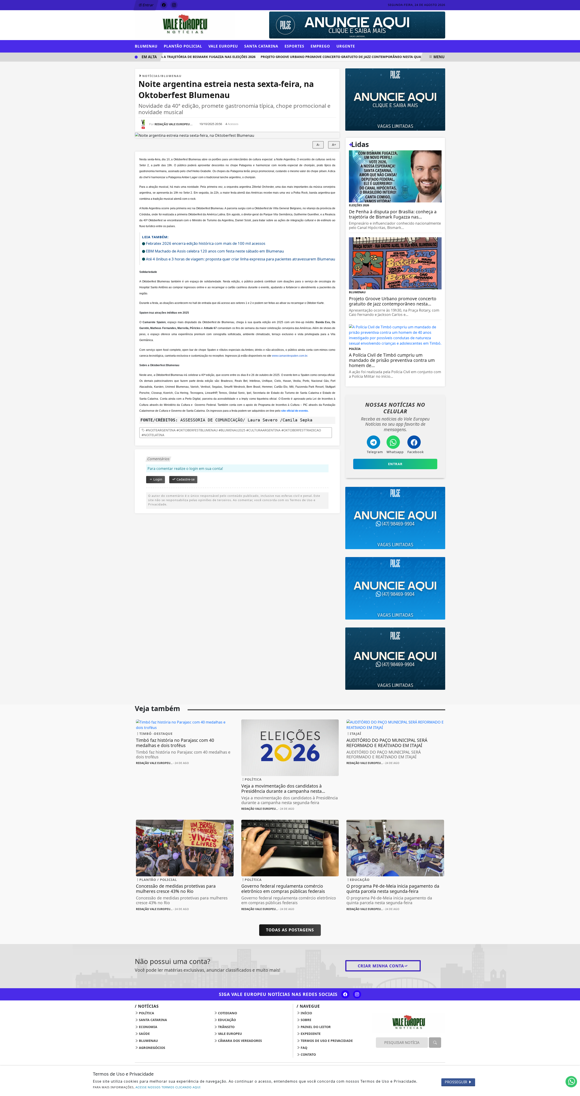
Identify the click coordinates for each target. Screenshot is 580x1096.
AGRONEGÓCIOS (151, 1048)
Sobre (305, 1020)
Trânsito (225, 1027)
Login (157, 479)
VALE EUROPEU (223, 46)
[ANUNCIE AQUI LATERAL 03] (395, 517)
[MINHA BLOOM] (430, 14)
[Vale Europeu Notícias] (185, 24)
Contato (308, 1054)
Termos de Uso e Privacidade (326, 1040)
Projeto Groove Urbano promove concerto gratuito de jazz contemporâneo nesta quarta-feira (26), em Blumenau (349, 57)
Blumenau (148, 1040)
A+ (334, 144)
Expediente (310, 1033)
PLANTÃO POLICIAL (183, 46)
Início (306, 1013)
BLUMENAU (146, 46)
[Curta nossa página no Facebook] (345, 994)
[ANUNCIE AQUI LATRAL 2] (395, 587)
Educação (226, 1020)
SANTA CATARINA (261, 46)
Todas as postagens (290, 930)
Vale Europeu (229, 1033)
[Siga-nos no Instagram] (357, 994)
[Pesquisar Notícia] (435, 1042)
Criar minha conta (381, 966)
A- (318, 144)
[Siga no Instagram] (174, 5)
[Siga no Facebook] (163, 5)
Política (146, 1013)
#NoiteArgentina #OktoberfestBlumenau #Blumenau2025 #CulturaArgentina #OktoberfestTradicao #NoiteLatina (231, 432)
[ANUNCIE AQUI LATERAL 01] (395, 658)
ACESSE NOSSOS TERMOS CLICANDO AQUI (168, 1087)
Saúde (144, 1033)
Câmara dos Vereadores (239, 1040)
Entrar (147, 4)
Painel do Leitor (315, 1027)
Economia (147, 1027)
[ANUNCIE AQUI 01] (395, 99)
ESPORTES (294, 46)
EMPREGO (320, 46)
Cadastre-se (185, 479)
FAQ (303, 1048)
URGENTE (345, 46)
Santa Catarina (152, 1020)
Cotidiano (227, 1013)
